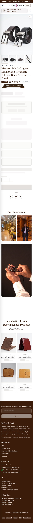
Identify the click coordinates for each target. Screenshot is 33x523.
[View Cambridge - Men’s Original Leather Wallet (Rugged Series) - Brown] (8, 343)
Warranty (4, 456)
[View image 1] (4, 59)
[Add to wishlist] (30, 17)
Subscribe (16, 416)
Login (27, 5)
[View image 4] (28, 59)
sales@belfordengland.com (12, 467)
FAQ (2, 446)
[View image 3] (20, 59)
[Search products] (30, 10)
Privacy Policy (5, 453)
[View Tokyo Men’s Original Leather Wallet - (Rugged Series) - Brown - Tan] (8, 373)
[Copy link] (21, 197)
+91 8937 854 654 (15, 470)
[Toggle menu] (2, 5)
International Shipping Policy (9, 451)
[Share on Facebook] (16, 197)
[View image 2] (12, 59)
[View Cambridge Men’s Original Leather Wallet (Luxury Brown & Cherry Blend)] (24, 343)
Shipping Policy (5, 448)
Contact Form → (6, 465)
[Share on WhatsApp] (11, 197)
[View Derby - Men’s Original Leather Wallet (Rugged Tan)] (24, 373)
